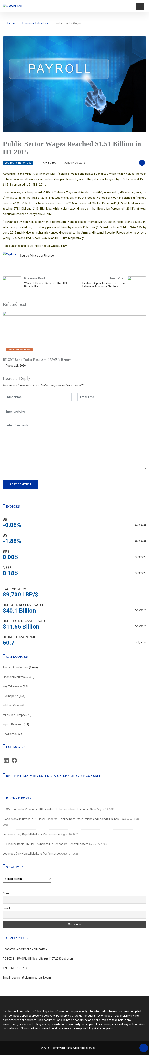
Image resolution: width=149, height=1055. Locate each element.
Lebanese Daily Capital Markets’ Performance (31, 834)
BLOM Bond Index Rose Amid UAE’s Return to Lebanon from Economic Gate (49, 809)
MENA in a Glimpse (14, 715)
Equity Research (13, 724)
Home (11, 23)
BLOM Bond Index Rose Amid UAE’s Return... (38, 360)
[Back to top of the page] (144, 1048)
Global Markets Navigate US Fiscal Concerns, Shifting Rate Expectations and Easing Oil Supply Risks (65, 818)
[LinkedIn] (6, 762)
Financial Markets (19, 349)
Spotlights (9, 733)
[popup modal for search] (133, 6)
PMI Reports (10, 696)
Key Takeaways (12, 686)
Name (6, 893)
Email (6, 908)
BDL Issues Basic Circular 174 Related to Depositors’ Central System (45, 843)
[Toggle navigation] (140, 6)
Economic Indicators (35, 23)
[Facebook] (14, 762)
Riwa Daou (49, 162)
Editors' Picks (11, 705)
